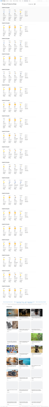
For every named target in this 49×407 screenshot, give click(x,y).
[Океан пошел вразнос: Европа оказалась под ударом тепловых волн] (24, 363)
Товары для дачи (30, 302)
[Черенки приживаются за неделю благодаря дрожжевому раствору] (12, 399)
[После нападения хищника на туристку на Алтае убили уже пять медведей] (24, 314)
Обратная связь (38, 406)
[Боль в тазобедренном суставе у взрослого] (36, 363)
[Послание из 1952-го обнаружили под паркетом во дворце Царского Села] (12, 338)
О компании (3, 406)
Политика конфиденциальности (25, 406)
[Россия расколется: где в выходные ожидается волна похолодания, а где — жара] (36, 351)
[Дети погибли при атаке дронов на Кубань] (36, 375)
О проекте (20, 406)
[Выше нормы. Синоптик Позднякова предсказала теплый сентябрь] (12, 351)
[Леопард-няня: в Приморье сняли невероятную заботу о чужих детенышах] (36, 338)
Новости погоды (19, 302)
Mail (1, 406)
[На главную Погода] (3, 1)
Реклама (6, 406)
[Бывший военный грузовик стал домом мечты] (12, 375)
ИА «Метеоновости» (46, 406)
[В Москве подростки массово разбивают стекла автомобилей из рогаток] (12, 314)
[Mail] (1, 1)
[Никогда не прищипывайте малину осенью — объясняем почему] (24, 338)
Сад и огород (24, 302)
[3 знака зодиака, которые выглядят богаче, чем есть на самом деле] (36, 399)
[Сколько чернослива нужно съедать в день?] (12, 387)
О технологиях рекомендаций (32, 406)
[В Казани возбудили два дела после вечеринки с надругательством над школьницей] (36, 314)
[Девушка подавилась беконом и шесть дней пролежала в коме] (24, 387)
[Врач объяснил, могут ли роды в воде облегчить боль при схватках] (36, 387)
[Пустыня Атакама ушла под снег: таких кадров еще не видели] (24, 351)
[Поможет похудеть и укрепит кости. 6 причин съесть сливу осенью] (24, 326)
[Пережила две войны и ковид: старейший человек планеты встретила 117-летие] (24, 375)
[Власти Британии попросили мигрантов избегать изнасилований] (36, 326)
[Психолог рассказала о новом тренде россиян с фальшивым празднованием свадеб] (24, 399)
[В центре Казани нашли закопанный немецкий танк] (12, 326)
